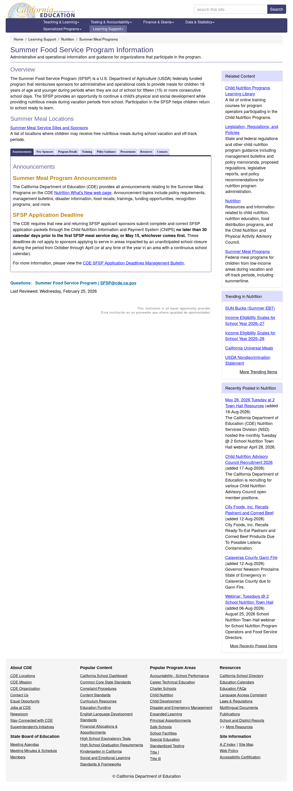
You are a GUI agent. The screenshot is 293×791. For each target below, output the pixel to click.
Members (17, 757)
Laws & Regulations (236, 701)
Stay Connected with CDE (31, 720)
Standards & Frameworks (100, 764)
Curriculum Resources (98, 701)
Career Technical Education (172, 682)
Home (18, 38)
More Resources (239, 726)
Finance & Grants (157, 22)
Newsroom (19, 714)
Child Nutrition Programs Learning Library (247, 90)
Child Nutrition (161, 694)
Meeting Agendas (24, 744)
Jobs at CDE (20, 707)
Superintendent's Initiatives (32, 726)
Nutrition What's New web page (82, 192)
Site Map (246, 744)
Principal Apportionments (170, 720)
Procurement (128, 151)
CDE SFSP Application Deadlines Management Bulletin (133, 263)
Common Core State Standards (105, 682)
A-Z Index (228, 744)
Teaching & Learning (60, 22)
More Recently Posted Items (253, 645)
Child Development (165, 701)
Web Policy (229, 750)
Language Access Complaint (243, 694)
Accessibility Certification (240, 757)
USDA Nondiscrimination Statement (247, 360)
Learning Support (107, 28)
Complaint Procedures (98, 688)
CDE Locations (22, 675)
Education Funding (95, 707)
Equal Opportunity (25, 701)
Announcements (22, 151)
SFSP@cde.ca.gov (118, 283)
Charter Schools (163, 688)
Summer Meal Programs (98, 38)
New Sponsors (44, 151)
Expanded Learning (166, 714)
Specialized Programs (61, 28)
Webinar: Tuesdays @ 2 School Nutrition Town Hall (249, 599)
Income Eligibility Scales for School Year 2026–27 (250, 320)
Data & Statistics (198, 22)
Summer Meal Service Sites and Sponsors (49, 127)
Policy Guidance (106, 151)
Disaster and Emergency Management (181, 707)
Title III (155, 758)
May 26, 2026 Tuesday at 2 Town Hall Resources (250, 402)
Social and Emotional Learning (105, 757)
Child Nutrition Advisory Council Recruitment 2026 (249, 459)
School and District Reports (242, 720)
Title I (154, 752)
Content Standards (95, 694)
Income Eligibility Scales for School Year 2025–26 (250, 336)
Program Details (67, 151)
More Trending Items (258, 372)
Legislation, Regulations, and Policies (251, 129)
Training (87, 151)
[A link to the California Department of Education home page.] (40, 10)
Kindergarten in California (101, 751)
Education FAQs (233, 688)
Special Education (165, 739)
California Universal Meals (249, 348)
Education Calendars (237, 682)
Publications (230, 714)
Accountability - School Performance (179, 675)
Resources (146, 151)
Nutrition (67, 38)
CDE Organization (25, 688)
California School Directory (241, 675)
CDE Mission (21, 682)
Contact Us (19, 694)
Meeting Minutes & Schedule (33, 750)
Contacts (162, 151)
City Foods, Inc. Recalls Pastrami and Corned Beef (249, 509)
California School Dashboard (103, 675)
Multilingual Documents (239, 707)
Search (276, 9)
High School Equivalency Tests (105, 738)
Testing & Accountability (110, 22)
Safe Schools (161, 726)
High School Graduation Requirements (111, 744)
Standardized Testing (167, 745)
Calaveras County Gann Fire (251, 557)
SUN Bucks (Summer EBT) (250, 308)
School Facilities (163, 733)
